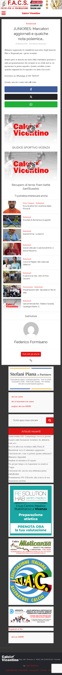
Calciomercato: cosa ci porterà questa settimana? (30, 454)
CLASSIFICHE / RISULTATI (16, 670)
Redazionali (31, 24)
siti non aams (17, 397)
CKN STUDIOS (32, 666)
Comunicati (34, 670)
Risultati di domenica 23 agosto (37, 220)
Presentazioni (28, 287)
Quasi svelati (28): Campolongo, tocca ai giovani (29, 436)
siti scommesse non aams (22, 401)
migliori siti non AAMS (21, 406)
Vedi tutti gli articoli (30, 354)
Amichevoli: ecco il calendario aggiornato (26, 450)
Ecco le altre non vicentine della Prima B (26, 447)
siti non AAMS (17, 637)
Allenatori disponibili (17, 457)
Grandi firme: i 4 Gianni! (33, 234)
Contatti (43, 670)
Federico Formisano (39, 44)
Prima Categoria (28, 203)
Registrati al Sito (15, 629)
